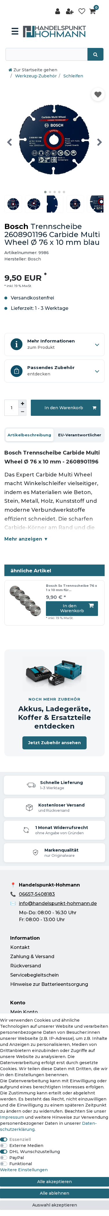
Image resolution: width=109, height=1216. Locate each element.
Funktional (20, 1163)
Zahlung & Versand (32, 956)
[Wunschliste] (81, 11)
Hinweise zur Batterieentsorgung (49, 984)
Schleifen (72, 76)
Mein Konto (24, 1012)
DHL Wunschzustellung (34, 1151)
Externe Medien (26, 1145)
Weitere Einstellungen (24, 1169)
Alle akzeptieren (54, 1181)
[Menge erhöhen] (22, 404)
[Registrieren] (70, 11)
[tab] (29, 435)
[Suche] (95, 54)
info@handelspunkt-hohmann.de (58, 903)
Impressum (12, 1117)
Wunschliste (98, 94)
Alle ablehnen (54, 1193)
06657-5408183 (37, 894)
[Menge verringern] (22, 412)
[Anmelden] (58, 11)
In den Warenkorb (63, 407)
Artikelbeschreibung (29, 435)
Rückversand (25, 966)
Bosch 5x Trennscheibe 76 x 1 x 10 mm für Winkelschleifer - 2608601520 (71, 588)
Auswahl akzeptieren (54, 1205)
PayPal (16, 1157)
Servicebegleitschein (34, 975)
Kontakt (20, 947)
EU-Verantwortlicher (79, 435)
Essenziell (20, 1139)
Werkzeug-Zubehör (35, 76)
